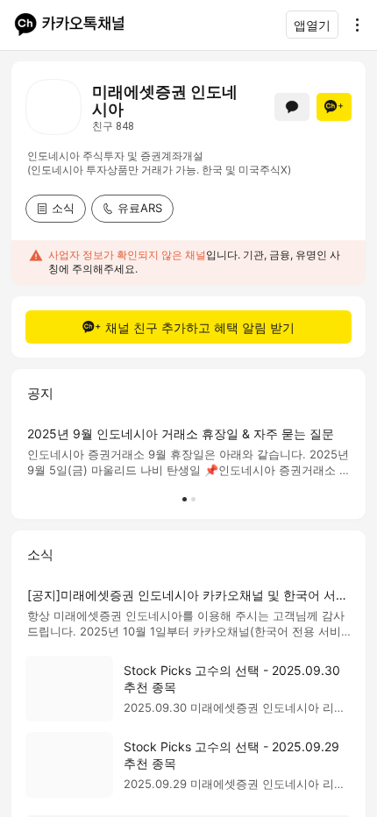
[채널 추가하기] (334, 107)
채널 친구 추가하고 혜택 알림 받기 (200, 327)
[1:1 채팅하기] (291, 107)
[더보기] (352, 24)
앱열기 (312, 25)
